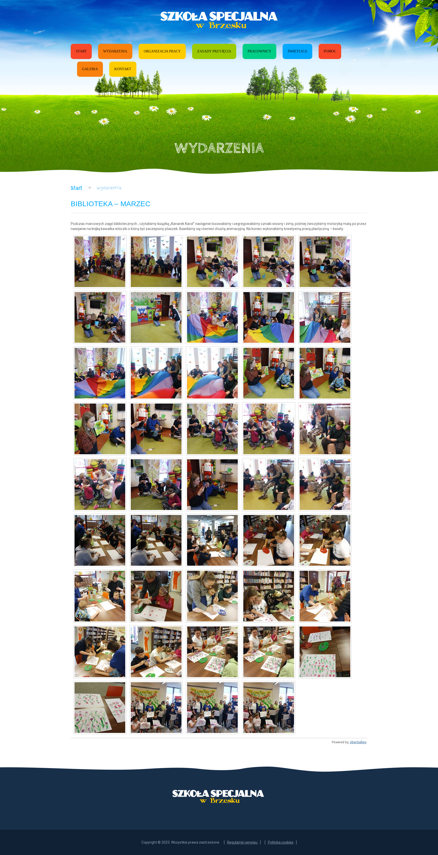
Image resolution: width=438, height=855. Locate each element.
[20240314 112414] (268, 651)
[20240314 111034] (156, 540)
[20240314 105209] (99, 373)
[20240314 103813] (212, 261)
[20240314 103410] (156, 261)
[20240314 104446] (156, 317)
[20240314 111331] (325, 540)
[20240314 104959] (212, 317)
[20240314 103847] (325, 261)
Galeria (90, 69)
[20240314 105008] (325, 317)
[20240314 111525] (325, 596)
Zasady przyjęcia (214, 51)
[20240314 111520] (268, 596)
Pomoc (330, 51)
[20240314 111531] (99, 651)
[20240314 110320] (212, 428)
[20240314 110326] (325, 428)
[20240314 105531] (99, 428)
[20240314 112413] (212, 651)
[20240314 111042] (212, 540)
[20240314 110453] (99, 484)
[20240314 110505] (268, 484)
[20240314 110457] (212, 484)
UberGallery (358, 742)
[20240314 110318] (156, 428)
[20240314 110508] (325, 484)
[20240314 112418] (325, 651)
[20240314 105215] (156, 373)
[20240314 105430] (268, 373)
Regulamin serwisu (242, 842)
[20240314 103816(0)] (268, 261)
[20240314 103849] (99, 317)
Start (81, 51)
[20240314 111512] (212, 596)
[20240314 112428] (99, 707)
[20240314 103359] (99, 261)
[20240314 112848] (268, 707)
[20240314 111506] (156, 596)
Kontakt (122, 69)
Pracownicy (259, 51)
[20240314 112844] (212, 707)
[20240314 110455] (156, 484)
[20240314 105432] (325, 373)
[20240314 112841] (156, 707)
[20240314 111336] (99, 596)
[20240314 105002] (268, 317)
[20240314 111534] (156, 651)
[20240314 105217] (212, 373)
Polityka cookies (281, 842)
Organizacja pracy (162, 51)
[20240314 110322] (268, 428)
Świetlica (297, 51)
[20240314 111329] (268, 540)
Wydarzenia (115, 51)
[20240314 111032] (99, 540)
